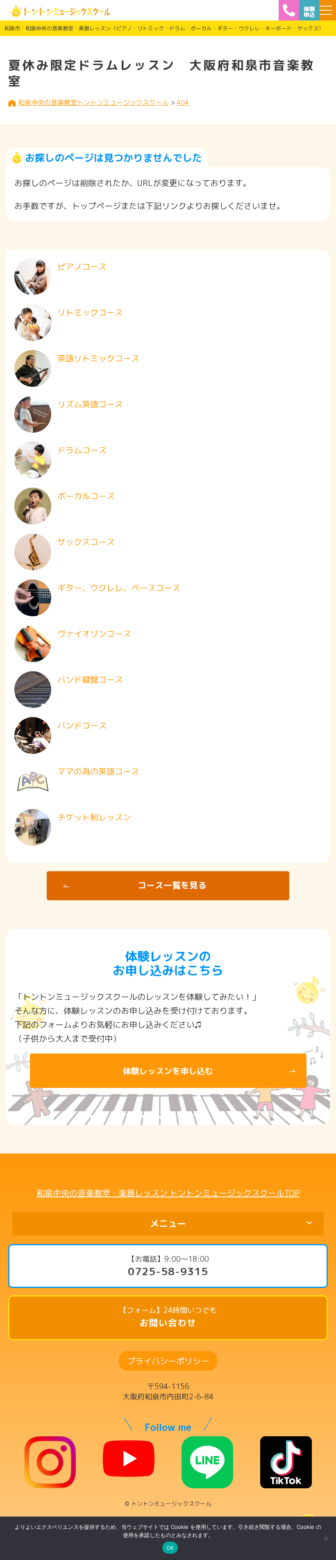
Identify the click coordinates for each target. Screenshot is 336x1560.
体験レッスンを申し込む (168, 1070)
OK (170, 1547)
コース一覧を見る (172, 885)
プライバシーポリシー (168, 1361)
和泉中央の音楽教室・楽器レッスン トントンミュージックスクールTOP (168, 1193)
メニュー (168, 1223)
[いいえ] (326, 1538)
